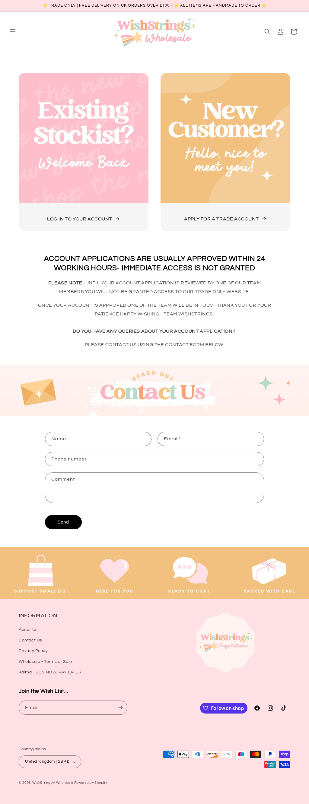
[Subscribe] (120, 708)
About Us (28, 630)
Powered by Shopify (90, 782)
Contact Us (30, 640)
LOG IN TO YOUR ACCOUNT (79, 219)
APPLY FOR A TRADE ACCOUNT (221, 219)
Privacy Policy (33, 651)
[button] (12, 31)
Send (63, 522)
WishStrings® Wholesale (53, 782)
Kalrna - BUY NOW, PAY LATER (50, 672)
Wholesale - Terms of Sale (45, 662)
